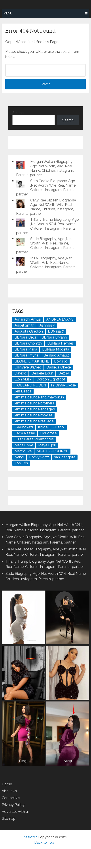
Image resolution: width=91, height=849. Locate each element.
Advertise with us (16, 812)
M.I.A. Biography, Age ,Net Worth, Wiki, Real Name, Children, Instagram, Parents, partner (46, 265)
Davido (20, 373)
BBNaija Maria (26, 349)
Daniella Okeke (58, 367)
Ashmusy (47, 325)
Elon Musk (23, 379)
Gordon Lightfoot (50, 379)
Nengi (19, 457)
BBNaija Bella (25, 337)
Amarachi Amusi (28, 319)
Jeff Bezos (23, 391)
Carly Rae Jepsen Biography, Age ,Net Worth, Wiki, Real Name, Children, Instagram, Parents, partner (46, 207)
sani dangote (64, 457)
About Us (9, 791)
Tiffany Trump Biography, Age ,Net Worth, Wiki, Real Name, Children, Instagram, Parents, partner (47, 226)
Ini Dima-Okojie (63, 385)
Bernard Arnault (56, 355)
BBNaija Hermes (60, 343)
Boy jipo (60, 361)
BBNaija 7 (56, 331)
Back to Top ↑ (45, 842)
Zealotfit (30, 837)
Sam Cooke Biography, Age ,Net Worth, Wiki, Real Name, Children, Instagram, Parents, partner (46, 187)
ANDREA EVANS (60, 319)
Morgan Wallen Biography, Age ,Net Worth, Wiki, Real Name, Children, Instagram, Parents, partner (45, 168)
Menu (8, 13)
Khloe (42, 427)
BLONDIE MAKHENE (32, 361)
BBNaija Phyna (26, 355)
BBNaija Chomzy (28, 343)
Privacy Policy (13, 805)
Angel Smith (24, 325)
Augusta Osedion (29, 331)
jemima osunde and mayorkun (39, 397)
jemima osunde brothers (34, 403)
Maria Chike (24, 445)
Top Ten (21, 463)
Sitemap (8, 818)
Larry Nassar (25, 433)
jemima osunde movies (33, 415)
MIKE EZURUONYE (52, 451)
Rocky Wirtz (39, 457)
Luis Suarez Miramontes (34, 439)
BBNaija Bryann (54, 337)
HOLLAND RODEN (30, 385)
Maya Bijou (47, 445)
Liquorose (48, 433)
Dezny (63, 373)
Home (7, 784)
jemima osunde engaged (35, 409)
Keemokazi (24, 427)
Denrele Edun (42, 373)
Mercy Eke (23, 451)
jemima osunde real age (34, 421)
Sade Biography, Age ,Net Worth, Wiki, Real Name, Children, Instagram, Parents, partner (46, 245)
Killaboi (58, 427)
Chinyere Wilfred (28, 367)
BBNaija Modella (55, 349)
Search (18, 113)
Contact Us (11, 798)
